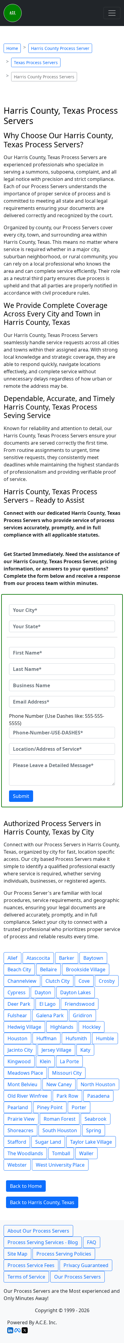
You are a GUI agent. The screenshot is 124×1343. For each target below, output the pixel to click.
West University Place (60, 1165)
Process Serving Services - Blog (43, 1242)
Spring (93, 1130)
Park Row (67, 1096)
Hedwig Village (24, 1027)
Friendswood (80, 1004)
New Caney (59, 1084)
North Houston (98, 1084)
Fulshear (17, 1015)
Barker (66, 958)
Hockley (91, 1027)
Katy (85, 1050)
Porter (79, 1107)
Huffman (46, 1038)
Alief (12, 958)
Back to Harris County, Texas (42, 1202)
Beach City (19, 969)
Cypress (17, 992)
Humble (105, 1038)
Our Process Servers (77, 1276)
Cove (84, 981)
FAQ (91, 1242)
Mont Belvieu (22, 1084)
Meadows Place (25, 1073)
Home (12, 48)
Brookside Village (85, 969)
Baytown (93, 958)
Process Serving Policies (63, 1253)
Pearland (18, 1107)
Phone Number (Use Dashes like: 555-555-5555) (56, 720)
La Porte (69, 1061)
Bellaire (48, 969)
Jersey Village (56, 1050)
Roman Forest (60, 1119)
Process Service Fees (31, 1265)
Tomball (61, 1153)
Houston (17, 1038)
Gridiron (82, 1015)
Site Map (17, 1253)
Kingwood (19, 1061)
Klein (45, 1061)
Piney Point (50, 1107)
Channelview (22, 981)
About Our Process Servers (38, 1230)
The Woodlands (25, 1153)
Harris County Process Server (60, 48)
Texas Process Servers (36, 62)
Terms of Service (26, 1276)
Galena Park (50, 1015)
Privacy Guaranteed (86, 1265)
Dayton (43, 992)
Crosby (107, 981)
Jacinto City (20, 1050)
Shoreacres (20, 1130)
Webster (17, 1165)
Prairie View (21, 1119)
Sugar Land (48, 1142)
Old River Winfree (28, 1096)
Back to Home (26, 1186)
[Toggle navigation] (112, 13)
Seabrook (96, 1119)
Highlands (61, 1027)
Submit (21, 796)
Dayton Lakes (75, 992)
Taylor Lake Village (91, 1142)
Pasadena (98, 1096)
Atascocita (38, 958)
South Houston (59, 1130)
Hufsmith (76, 1038)
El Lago (47, 1004)
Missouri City (67, 1073)
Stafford (17, 1142)
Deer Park (19, 1004)
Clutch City (57, 981)
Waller (86, 1153)
